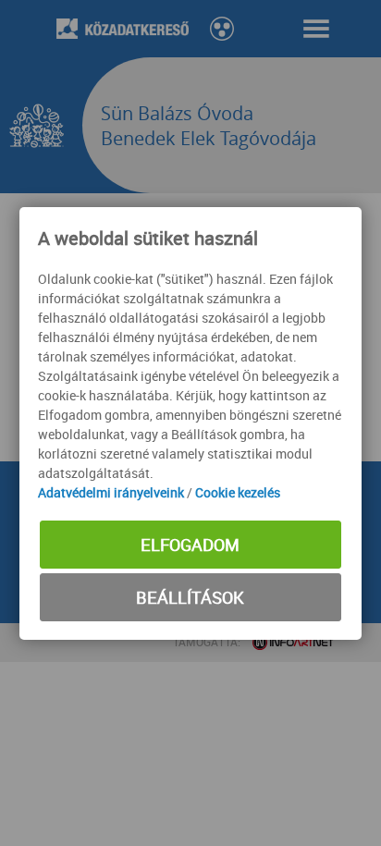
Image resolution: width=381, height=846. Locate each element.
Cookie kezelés (237, 492)
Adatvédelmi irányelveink (111, 492)
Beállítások (190, 597)
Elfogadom (190, 544)
